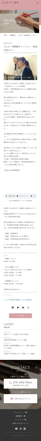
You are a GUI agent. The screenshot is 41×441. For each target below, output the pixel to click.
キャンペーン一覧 (20, 412)
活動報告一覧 (20, 416)
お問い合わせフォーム (20, 423)
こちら (14, 289)
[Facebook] (12, 308)
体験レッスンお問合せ (24, 300)
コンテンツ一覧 (20, 420)
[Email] (23, 308)
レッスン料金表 (9, 300)
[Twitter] (18, 308)
